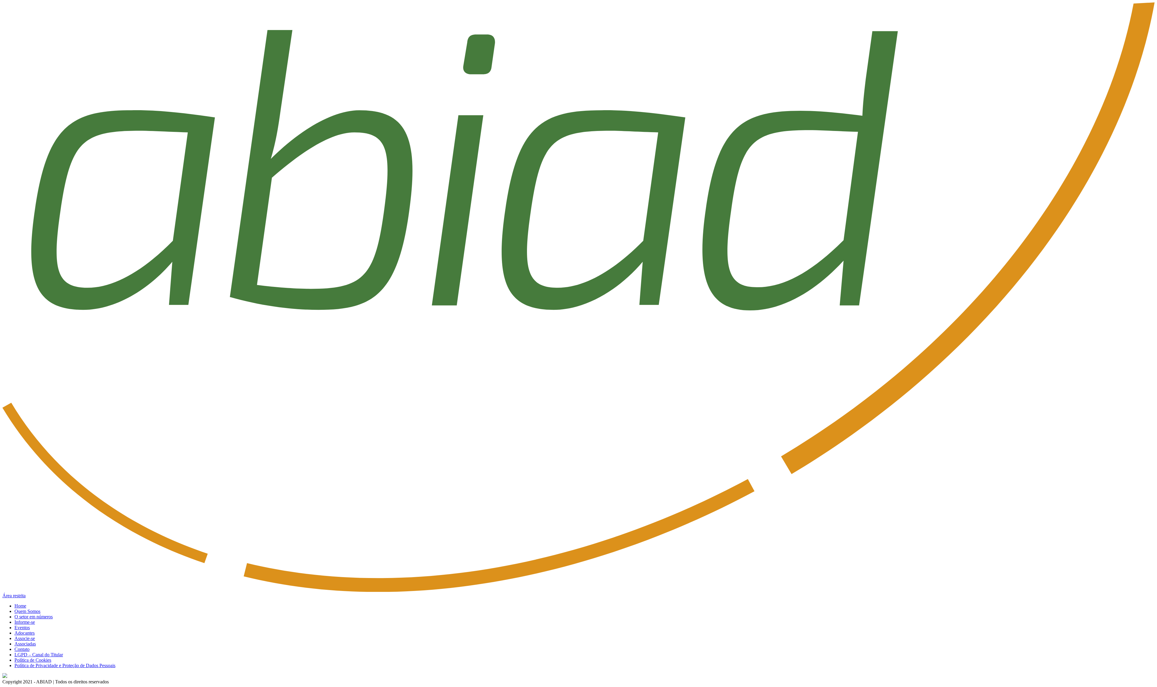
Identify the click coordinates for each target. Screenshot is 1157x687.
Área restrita (14, 595)
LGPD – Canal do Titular (38, 654)
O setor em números (33, 616)
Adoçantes (24, 633)
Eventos (22, 627)
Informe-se (24, 622)
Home (20, 605)
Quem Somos (27, 611)
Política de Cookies (32, 660)
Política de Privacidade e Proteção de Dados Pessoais (64, 665)
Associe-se (24, 638)
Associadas (25, 643)
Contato (22, 649)
